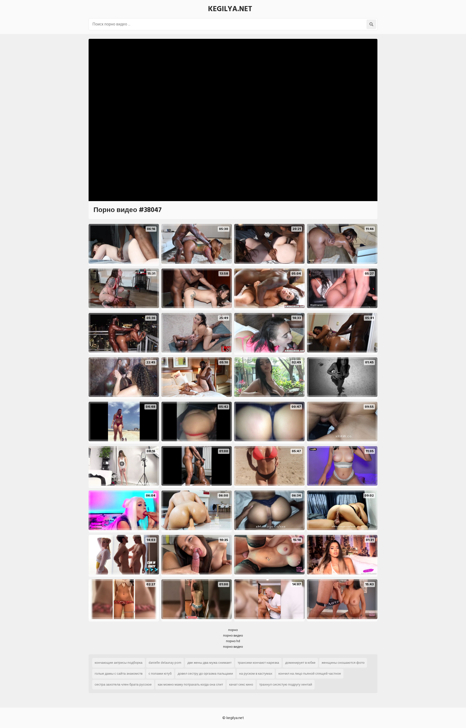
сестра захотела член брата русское (123, 684)
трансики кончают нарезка (258, 662)
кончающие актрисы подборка (118, 662)
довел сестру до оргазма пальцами (205, 673)
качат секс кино (241, 684)
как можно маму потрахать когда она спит (190, 684)
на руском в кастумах (255, 673)
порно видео (233, 635)
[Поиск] (371, 24)
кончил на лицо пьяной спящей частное (309, 673)
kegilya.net (230, 9)
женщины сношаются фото (343, 662)
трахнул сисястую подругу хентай (285, 684)
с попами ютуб (160, 673)
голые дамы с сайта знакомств (118, 673)
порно (233, 630)
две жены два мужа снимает (209, 662)
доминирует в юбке (300, 662)
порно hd (233, 641)
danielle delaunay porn (165, 662)
